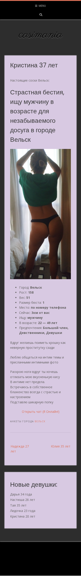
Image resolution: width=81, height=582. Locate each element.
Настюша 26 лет (22, 500)
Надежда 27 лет (20, 448)
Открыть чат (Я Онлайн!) (40, 411)
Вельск (40, 421)
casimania (41, 34)
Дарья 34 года (21, 494)
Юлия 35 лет (60, 446)
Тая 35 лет (18, 505)
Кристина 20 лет (22, 516)
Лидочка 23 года (22, 511)
